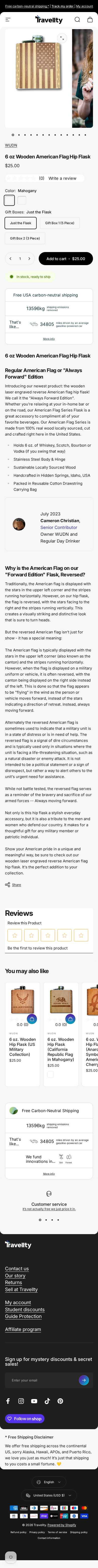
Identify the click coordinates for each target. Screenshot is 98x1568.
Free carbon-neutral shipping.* (27, 6)
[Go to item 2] (19, 135)
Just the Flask (20, 223)
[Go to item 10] (67, 135)
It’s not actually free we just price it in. (49, 1209)
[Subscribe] (84, 1380)
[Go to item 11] (73, 135)
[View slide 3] (52, 1220)
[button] (15, 935)
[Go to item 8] (55, 135)
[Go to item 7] (49, 135)
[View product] (32, 1019)
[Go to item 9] (61, 135)
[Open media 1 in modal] (62, 38)
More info (49, 338)
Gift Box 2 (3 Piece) (25, 238)
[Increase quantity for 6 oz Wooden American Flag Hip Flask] (29, 258)
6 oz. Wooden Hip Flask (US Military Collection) (22, 1047)
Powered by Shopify (61, 1525)
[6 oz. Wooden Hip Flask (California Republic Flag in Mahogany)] (60, 999)
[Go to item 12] (79, 135)
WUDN (11, 145)
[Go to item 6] (43, 135)
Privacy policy (37, 1532)
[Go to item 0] (13, 135)
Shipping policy (78, 1532)
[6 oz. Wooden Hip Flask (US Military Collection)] (22, 999)
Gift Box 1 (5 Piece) (59, 223)
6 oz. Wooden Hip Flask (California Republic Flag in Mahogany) (60, 1049)
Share (16, 885)
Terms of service (57, 1532)
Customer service (49, 1204)
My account (84, 6)
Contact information (49, 1538)
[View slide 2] (46, 1220)
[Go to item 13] (85, 135)
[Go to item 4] (31, 135)
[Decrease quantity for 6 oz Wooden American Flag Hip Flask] (10, 258)
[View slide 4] (58, 1220)
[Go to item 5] (37, 135)
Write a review (62, 178)
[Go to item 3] (25, 135)
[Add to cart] (70, 1019)
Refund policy (18, 1532)
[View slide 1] (40, 1220)
